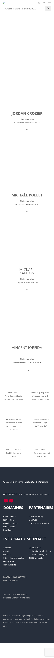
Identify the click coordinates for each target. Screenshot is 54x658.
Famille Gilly (8, 520)
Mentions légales (16, 558)
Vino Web (33, 520)
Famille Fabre (9, 526)
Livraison (7, 554)
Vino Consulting (36, 516)
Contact (37, 538)
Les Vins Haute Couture (39, 523)
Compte (6, 551)
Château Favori (9, 516)
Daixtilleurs (8, 530)
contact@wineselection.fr (40, 551)
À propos (7, 547)
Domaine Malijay (10, 523)
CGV (5, 558)
